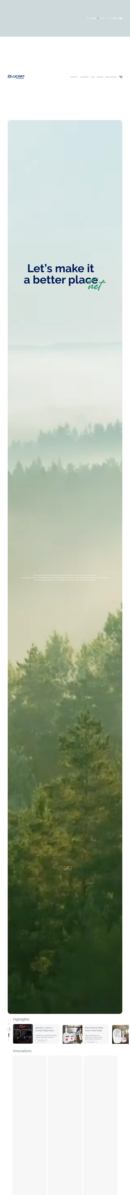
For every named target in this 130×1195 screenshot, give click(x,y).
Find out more (65, 868)
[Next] (9, 1029)
